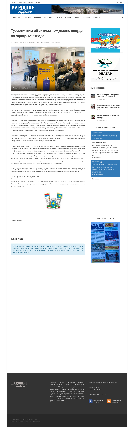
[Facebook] (113, 2)
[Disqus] (48, 281)
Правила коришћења (25, 422)
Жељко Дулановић (33, 42)
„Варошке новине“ (57, 382)
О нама (14, 2)
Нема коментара (56, 42)
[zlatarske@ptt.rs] (121, 2)
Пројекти (46, 42)
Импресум (22, 2)
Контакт (31, 2)
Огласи (38, 2)
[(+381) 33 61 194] (117, 2)
